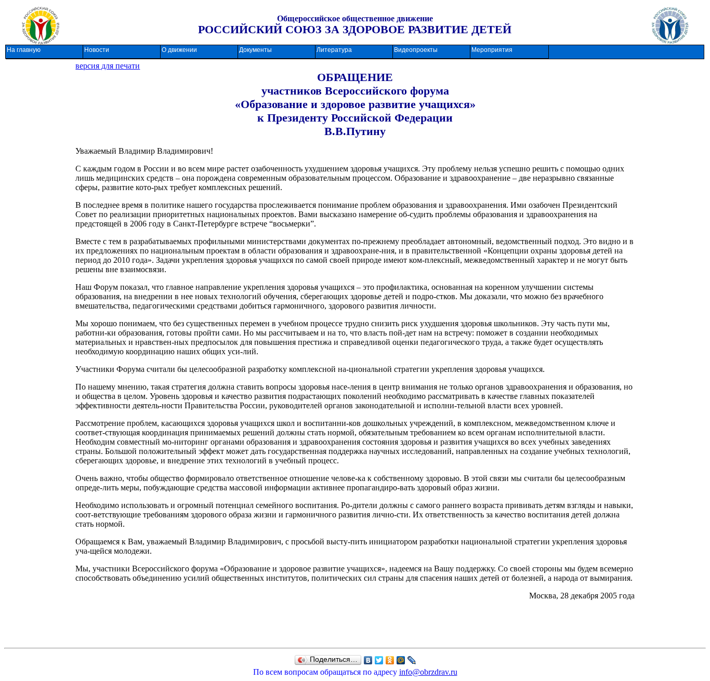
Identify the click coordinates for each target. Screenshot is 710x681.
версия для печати (107, 65)
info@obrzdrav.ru (428, 671)
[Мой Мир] (401, 660)
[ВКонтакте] (368, 660)
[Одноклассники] (390, 660)
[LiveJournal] (411, 660)
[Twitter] (379, 660)
